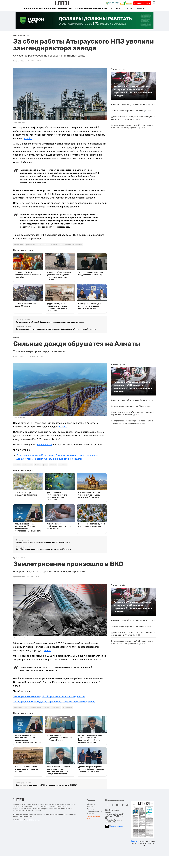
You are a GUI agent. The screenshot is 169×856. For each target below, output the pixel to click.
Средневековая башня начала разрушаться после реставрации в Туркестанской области (56, 329)
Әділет (105, 9)
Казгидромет (27, 465)
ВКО (26, 708)
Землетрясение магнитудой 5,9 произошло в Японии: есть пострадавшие (54, 701)
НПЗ (45, 244)
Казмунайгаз (18, 244)
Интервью (62, 9)
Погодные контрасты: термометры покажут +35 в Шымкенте (43, 542)
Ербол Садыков (19, 577)
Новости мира (50, 9)
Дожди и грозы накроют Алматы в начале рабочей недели (49, 459)
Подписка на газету (142, 3)
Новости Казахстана (33, 9)
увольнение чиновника (73, 244)
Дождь (45, 465)
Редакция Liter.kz (20, 61)
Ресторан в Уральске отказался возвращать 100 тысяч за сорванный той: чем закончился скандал (133, 91)
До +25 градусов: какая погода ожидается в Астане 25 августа (43, 549)
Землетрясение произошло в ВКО (127, 110)
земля (46, 708)
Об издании (91, 804)
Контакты (90, 814)
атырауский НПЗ (56, 244)
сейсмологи (56, 708)
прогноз (53, 465)
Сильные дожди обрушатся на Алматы (129, 104)
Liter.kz (28, 138)
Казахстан (18, 708)
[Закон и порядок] (113, 3)
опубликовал (44, 444)
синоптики (62, 465)
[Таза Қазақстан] (126, 3)
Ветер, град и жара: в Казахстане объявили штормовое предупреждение (57, 455)
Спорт (80, 9)
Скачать (134, 841)
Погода (37, 465)
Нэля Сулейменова (20, 356)
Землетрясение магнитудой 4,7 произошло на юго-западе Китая (49, 696)
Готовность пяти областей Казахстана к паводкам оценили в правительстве (50, 322)
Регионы (97, 9)
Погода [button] (140, 9)
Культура (88, 9)
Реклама (90, 806)
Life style (72, 9)
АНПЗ (40, 244)
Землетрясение (36, 708)
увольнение (30, 244)
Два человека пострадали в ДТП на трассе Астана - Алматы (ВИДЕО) (46, 785)
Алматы (17, 465)
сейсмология (67, 708)
